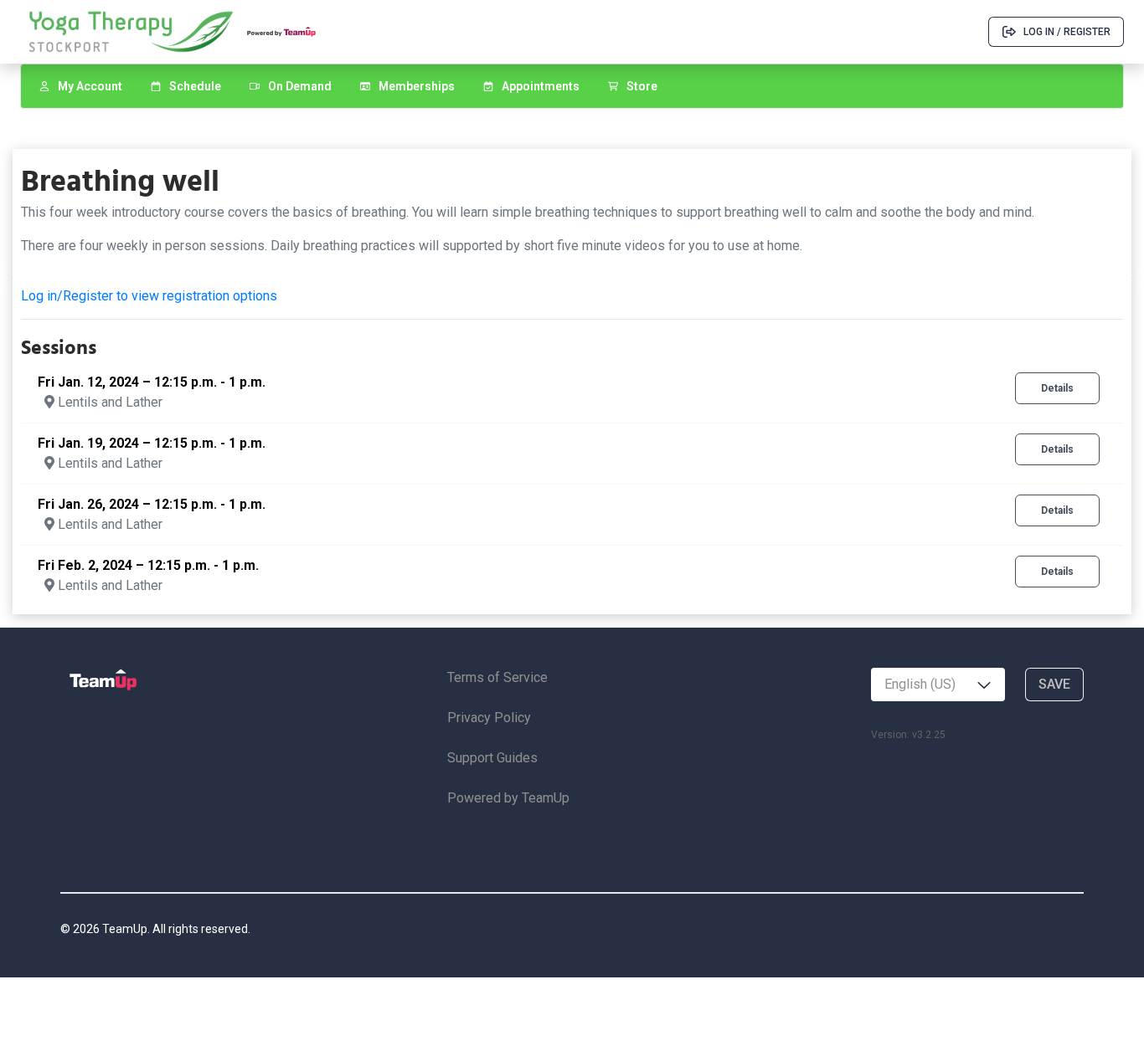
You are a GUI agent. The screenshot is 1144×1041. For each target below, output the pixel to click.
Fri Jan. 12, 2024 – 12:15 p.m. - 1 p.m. (151, 382)
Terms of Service (497, 677)
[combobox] (938, 684)
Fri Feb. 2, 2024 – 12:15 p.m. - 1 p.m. (148, 565)
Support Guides (492, 758)
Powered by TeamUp (508, 798)
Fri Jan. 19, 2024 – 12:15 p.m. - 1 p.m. (151, 443)
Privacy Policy (489, 718)
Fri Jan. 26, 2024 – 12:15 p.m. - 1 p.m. (151, 504)
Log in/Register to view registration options (149, 296)
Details (1057, 388)
